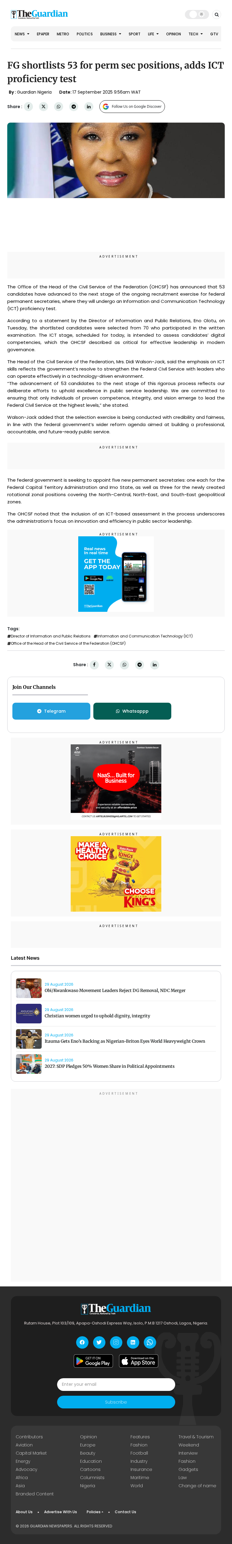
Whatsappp (135, 711)
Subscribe (116, 1402)
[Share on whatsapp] (58, 107)
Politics (85, 34)
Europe (87, 1445)
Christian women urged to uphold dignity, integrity (97, 1016)
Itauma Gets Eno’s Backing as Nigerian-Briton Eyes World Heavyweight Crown (125, 1041)
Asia (20, 1486)
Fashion (138, 1445)
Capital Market (31, 1453)
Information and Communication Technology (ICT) (145, 636)
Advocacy (26, 1469)
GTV (214, 34)
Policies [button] (94, 1511)
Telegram (55, 711)
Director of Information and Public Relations (51, 636)
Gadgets (188, 1469)
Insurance (141, 1469)
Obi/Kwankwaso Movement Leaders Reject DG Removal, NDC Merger (115, 990)
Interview (188, 1453)
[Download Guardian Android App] (93, 1361)
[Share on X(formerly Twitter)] (43, 107)
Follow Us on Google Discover (137, 106)
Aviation (24, 1445)
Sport (134, 34)
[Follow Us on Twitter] (99, 1342)
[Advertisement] (116, 1186)
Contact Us (125, 1511)
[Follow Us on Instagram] (116, 1342)
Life (151, 34)
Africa (22, 1478)
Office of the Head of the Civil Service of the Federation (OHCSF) (68, 643)
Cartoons (90, 1469)
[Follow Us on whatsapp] (150, 1342)
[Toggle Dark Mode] (197, 14)
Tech (193, 34)
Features (140, 1437)
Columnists (92, 1478)
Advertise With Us (60, 1511)
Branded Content (35, 1494)
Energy (23, 1461)
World (136, 1486)
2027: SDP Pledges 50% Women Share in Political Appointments (110, 1066)
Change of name (197, 1486)
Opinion (173, 34)
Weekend (189, 1445)
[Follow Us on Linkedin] (133, 1342)
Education (91, 1461)
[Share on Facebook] (28, 107)
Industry (138, 1461)
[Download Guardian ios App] (138, 1361)
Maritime (139, 1478)
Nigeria (87, 1486)
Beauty (87, 1453)
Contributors (29, 1437)
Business (109, 34)
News (20, 34)
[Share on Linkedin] (89, 107)
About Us (24, 1511)
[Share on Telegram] (74, 107)
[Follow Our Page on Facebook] (82, 1342)
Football (139, 1453)
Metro (63, 34)
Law (183, 1478)
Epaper (43, 34)
